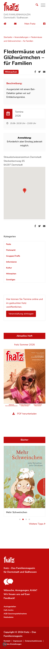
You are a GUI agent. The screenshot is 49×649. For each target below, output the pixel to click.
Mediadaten (8, 555)
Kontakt (7, 579)
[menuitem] (35, 5)
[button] (19, 457)
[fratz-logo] (24, 6)
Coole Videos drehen (17, 450)
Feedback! (9, 535)
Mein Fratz (29, 23)
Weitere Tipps (36, 461)
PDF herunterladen (27, 413)
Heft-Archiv (8, 548)
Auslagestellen (10, 544)
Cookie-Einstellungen (12, 582)
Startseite (8, 37)
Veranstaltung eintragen (21, 313)
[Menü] (41, 5)
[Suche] (35, 5)
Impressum (17, 579)
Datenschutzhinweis (33, 579)
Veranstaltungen (21, 37)
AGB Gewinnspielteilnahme (15, 551)
